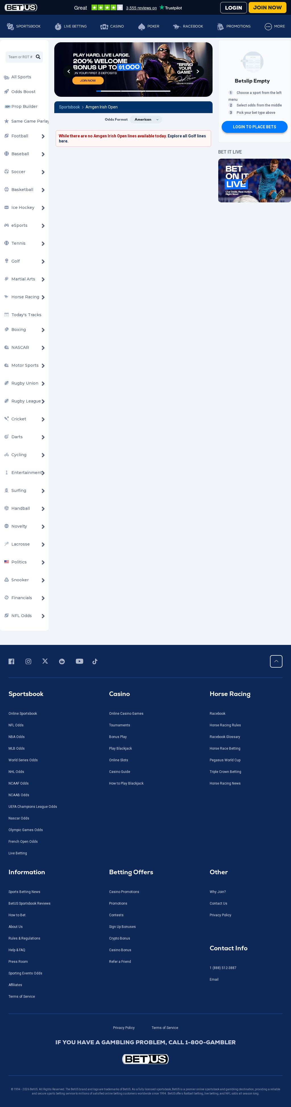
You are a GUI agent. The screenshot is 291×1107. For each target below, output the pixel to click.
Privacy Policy (220, 915)
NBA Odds (17, 737)
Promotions (238, 26)
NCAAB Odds (19, 795)
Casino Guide (119, 772)
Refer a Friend (120, 962)
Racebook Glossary (225, 737)
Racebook (193, 26)
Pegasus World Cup (225, 760)
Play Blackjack (120, 748)
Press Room (18, 962)
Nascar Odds (19, 818)
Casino (117, 26)
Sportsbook (28, 26)
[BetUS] (145, 1059)
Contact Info (229, 948)
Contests (116, 915)
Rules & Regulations (24, 938)
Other (219, 872)
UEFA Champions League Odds (33, 807)
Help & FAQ (17, 950)
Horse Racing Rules (225, 725)
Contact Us (218, 903)
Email (214, 980)
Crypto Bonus (119, 938)
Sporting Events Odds (25, 973)
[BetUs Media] (12, 661)
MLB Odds (17, 748)
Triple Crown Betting (225, 772)
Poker (153, 26)
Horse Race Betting (225, 748)
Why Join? (218, 892)
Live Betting (75, 26)
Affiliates (15, 985)
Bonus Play (118, 737)
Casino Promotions (124, 892)
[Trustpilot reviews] (128, 7)
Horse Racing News (225, 783)
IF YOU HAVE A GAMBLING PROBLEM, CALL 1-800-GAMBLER (145, 1042)
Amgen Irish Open (102, 107)
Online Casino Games (126, 714)
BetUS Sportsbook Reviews (30, 903)
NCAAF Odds (19, 783)
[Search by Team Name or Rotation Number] (38, 57)
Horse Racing (230, 694)
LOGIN (233, 8)
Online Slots (118, 760)
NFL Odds (16, 725)
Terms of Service (22, 997)
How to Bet (17, 915)
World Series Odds (23, 760)
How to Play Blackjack (126, 783)
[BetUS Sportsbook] (21, 7)
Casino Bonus (120, 950)
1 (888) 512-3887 (223, 968)
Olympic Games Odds (26, 830)
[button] (69, 71)
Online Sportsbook (23, 714)
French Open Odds (23, 842)
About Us (16, 927)
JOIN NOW (267, 7)
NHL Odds (16, 772)
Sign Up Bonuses (122, 927)
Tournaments (119, 725)
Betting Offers (131, 872)
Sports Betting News (24, 892)
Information (27, 872)
